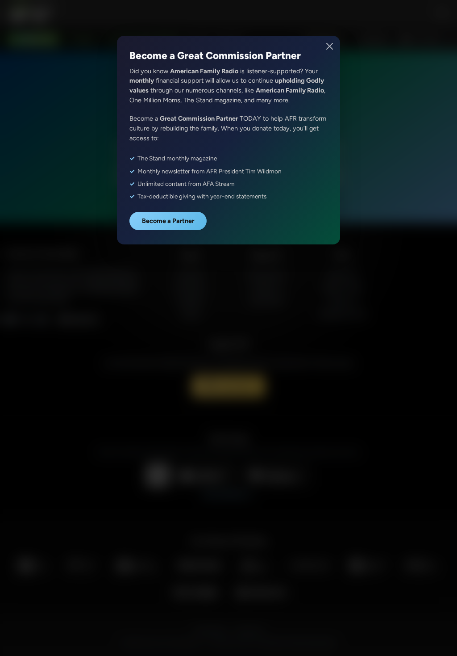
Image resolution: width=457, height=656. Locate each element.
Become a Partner (168, 221)
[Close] (330, 46)
